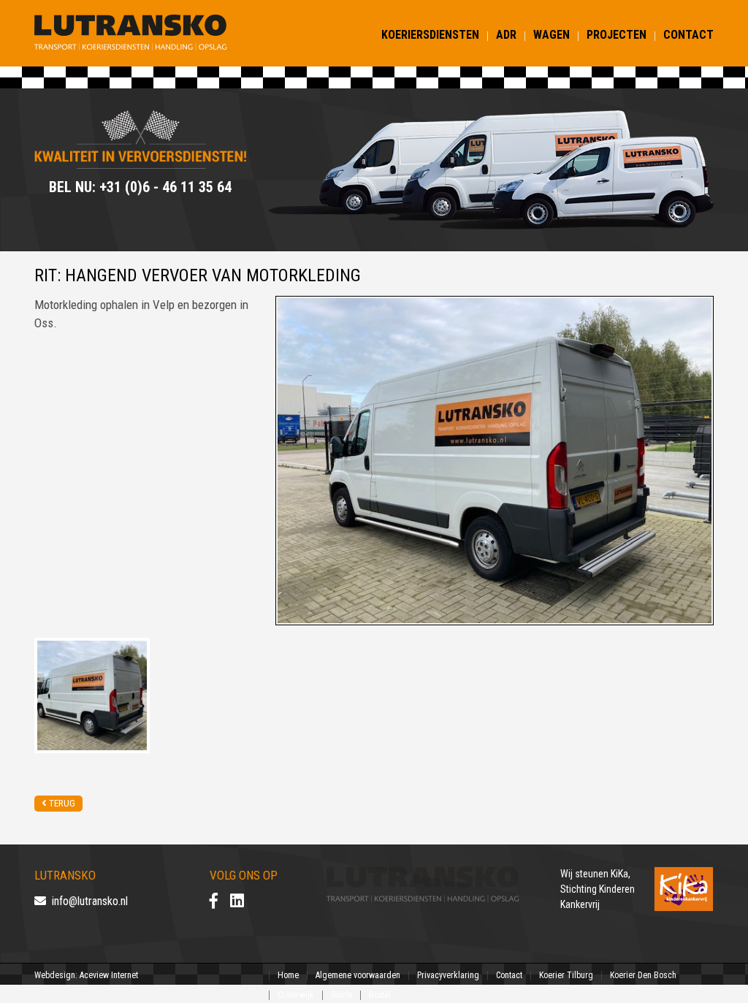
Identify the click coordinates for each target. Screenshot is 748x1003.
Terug (61, 803)
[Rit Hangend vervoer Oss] (92, 694)
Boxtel (380, 995)
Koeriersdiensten (430, 35)
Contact (688, 35)
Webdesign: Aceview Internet (86, 975)
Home (288, 975)
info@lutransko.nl (87, 901)
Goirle (341, 995)
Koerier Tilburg (566, 975)
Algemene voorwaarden (358, 975)
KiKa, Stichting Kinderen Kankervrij (597, 889)
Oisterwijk (296, 995)
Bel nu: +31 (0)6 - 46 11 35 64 (140, 187)
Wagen (551, 35)
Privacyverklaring (448, 975)
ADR (506, 35)
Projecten (616, 35)
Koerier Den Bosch (643, 975)
